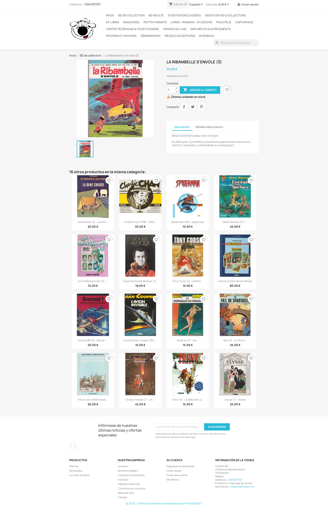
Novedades (76, 470)
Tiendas (122, 497)
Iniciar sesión (174, 470)
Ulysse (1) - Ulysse (235, 399)
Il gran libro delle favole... (93, 399)
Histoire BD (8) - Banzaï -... (93, 340)
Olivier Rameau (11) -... (235, 222)
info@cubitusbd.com (242, 486)
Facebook (73, 445)
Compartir (184, 106)
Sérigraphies (151, 36)
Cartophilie (244, 22)
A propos (123, 479)
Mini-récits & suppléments (210, 29)
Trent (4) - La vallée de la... (187, 399)
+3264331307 (92, 4)
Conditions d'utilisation (131, 475)
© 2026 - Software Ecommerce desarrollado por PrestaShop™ (164, 503)
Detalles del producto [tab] (209, 127)
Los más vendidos (79, 475)
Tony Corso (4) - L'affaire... (187, 281)
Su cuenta (174, 460)
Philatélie (223, 22)
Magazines (131, 22)
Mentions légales (128, 470)
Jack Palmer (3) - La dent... (93, 222)
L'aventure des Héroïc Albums (235, 281)
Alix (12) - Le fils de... (235, 340)
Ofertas (73, 466)
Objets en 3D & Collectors (225, 15)
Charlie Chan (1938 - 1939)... (140, 222)
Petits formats (155, 22)
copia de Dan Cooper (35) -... (140, 340)
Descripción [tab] (182, 127)
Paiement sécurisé (129, 484)
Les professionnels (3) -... (93, 281)
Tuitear (192, 106)
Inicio (110, 15)
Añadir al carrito (200, 90)
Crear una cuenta (177, 475)
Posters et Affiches (121, 36)
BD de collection (131, 15)
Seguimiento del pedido (180, 466)
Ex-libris (112, 22)
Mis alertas (173, 479)
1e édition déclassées (184, 15)
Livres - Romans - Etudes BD (191, 22)
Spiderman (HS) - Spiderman (187, 222)
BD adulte (156, 15)
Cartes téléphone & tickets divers (132, 29)
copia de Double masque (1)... (140, 281)
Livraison (123, 466)
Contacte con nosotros (132, 488)
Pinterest (201, 106)
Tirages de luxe (175, 29)
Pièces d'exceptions (180, 36)
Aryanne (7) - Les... (188, 340)
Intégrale (206, 36)
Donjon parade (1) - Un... (140, 399)
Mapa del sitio (126, 493)
